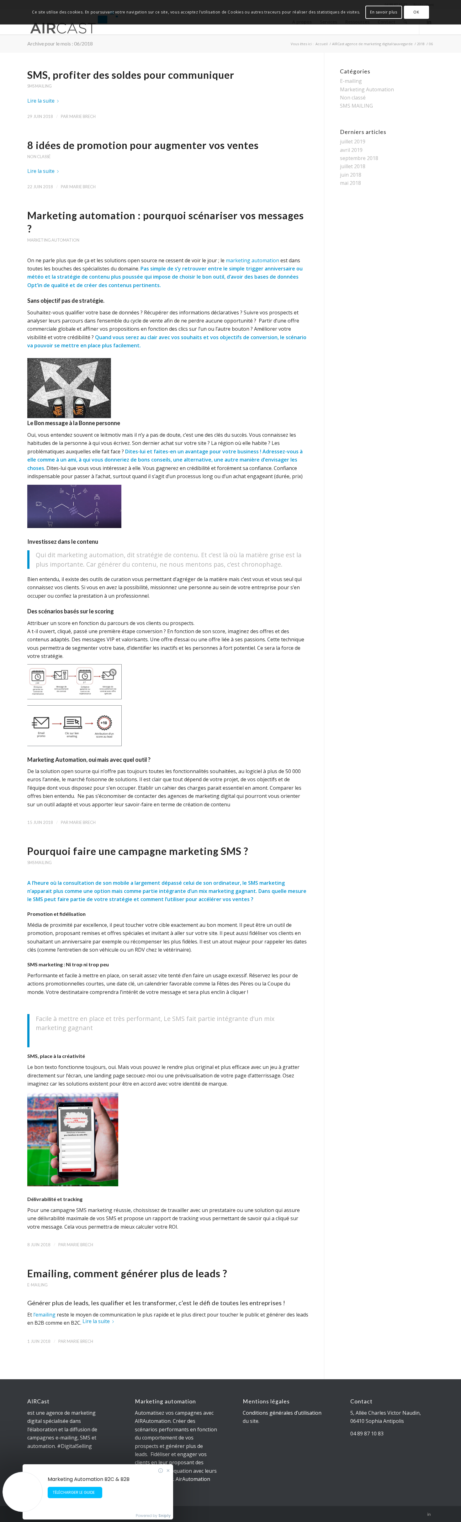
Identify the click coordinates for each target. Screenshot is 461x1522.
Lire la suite (41, 100)
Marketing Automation (53, 240)
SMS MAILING (39, 85)
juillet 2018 (352, 166)
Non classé (38, 156)
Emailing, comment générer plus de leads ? (127, 1273)
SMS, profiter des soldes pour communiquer (130, 75)
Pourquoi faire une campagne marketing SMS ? (137, 851)
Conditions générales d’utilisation (282, 1412)
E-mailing (37, 1284)
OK (416, 12)
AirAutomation (193, 1479)
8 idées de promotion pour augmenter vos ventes (143, 145)
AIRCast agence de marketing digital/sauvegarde (372, 43)
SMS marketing (266, 882)
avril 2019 (351, 150)
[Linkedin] (429, 1514)
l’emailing (44, 1314)
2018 (421, 43)
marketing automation (252, 260)
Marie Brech (82, 116)
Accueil (321, 43)
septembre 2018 (359, 158)
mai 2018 (350, 182)
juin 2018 (350, 174)
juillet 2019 (352, 141)
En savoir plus (383, 12)
